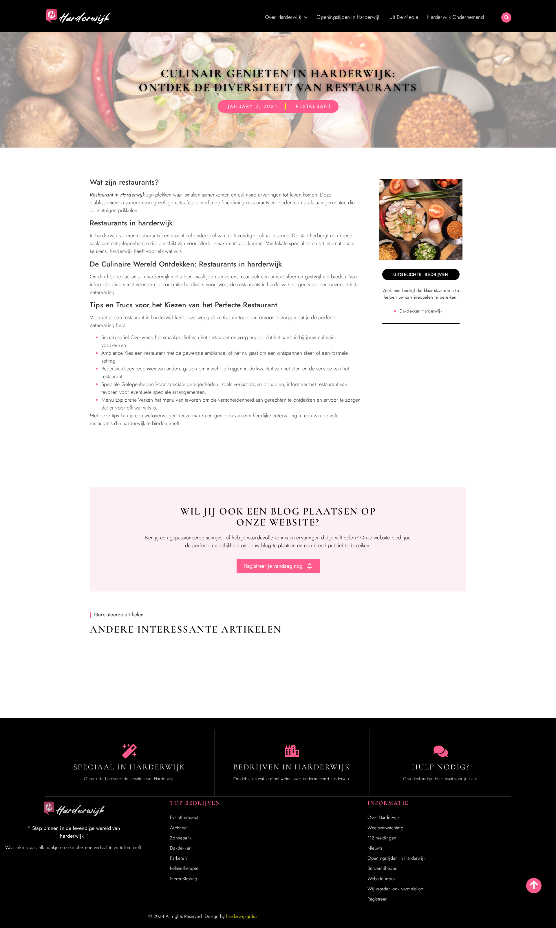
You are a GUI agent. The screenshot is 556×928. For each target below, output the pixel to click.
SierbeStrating (183, 878)
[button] (506, 17)
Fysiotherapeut (184, 817)
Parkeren (178, 858)
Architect (179, 827)
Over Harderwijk (283, 17)
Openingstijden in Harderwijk (348, 17)
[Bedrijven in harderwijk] (292, 751)
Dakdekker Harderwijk (420, 311)
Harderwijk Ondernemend (455, 17)
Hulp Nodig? (441, 767)
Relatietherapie (184, 868)
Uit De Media (403, 17)
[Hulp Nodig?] (441, 751)
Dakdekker (180, 848)
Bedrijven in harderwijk (292, 767)
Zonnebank (181, 838)
